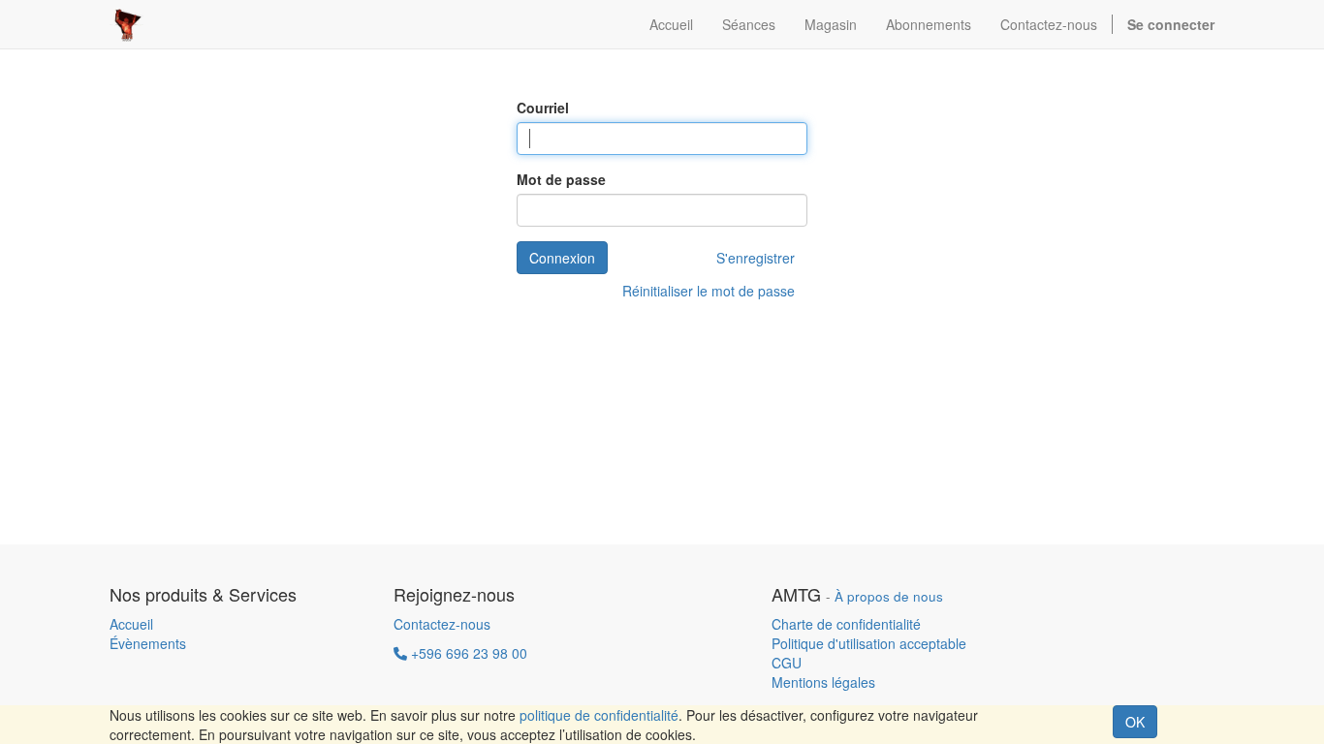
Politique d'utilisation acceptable (869, 643)
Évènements (148, 643)
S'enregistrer (755, 257)
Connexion (562, 257)
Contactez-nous (442, 624)
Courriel (543, 107)
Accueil (131, 624)
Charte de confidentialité (846, 624)
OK (1135, 721)
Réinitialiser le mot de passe (708, 290)
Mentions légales (823, 682)
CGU (787, 662)
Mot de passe (561, 179)
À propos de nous (889, 596)
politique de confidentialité (599, 715)
